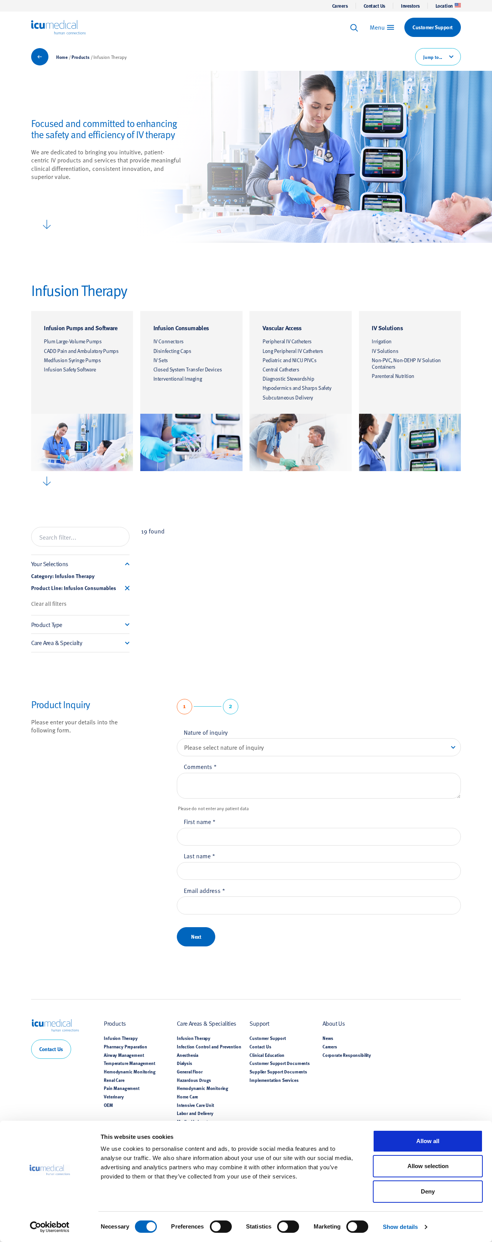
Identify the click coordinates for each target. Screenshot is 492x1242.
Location (444, 6)
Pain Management (121, 1088)
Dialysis (184, 1063)
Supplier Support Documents (278, 1071)
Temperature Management (129, 1063)
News (327, 1038)
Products (80, 56)
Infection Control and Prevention (209, 1046)
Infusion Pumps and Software (81, 327)
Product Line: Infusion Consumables (73, 588)
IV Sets (160, 360)
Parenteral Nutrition (393, 375)
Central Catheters (281, 369)
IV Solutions (387, 327)
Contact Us (374, 6)
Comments (200, 766)
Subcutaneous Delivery (288, 397)
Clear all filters (48, 603)
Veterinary (113, 1096)
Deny (428, 1191)
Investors (410, 6)
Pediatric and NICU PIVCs (290, 360)
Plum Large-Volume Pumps (72, 341)
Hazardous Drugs (194, 1080)
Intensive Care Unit (195, 1105)
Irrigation (382, 341)
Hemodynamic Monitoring (129, 1071)
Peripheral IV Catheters (287, 341)
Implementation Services (273, 1080)
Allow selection (428, 1166)
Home (62, 56)
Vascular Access (282, 327)
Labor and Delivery (195, 1113)
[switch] (221, 1226)
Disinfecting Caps (172, 350)
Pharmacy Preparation (125, 1046)
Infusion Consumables (181, 327)
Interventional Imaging (177, 378)
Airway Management (124, 1054)
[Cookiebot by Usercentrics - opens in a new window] (49, 1227)
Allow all (427, 1141)
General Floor (190, 1071)
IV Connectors (168, 341)
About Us (333, 1023)
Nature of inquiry (206, 732)
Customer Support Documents (279, 1063)
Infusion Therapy (120, 1038)
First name (200, 821)
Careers (340, 6)
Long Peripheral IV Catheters (293, 350)
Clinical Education (266, 1054)
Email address (204, 890)
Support (259, 1023)
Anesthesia (187, 1054)
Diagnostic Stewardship (288, 378)
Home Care (187, 1096)
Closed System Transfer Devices (187, 369)
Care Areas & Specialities (206, 1023)
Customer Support (267, 1038)
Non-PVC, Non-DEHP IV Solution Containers (406, 363)
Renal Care (114, 1080)
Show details (400, 1227)
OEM (108, 1105)
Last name (199, 855)
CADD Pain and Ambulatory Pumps (81, 350)
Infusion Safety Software (70, 369)
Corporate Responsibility (346, 1054)
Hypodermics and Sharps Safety (297, 387)
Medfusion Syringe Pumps (72, 360)
